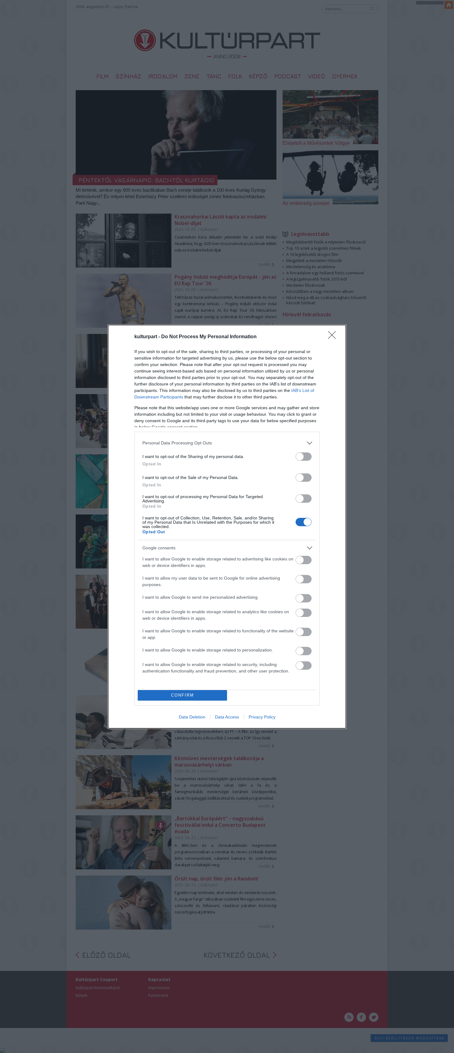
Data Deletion (192, 716)
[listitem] (227, 443)
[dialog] (227, 526)
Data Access (227, 716)
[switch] (304, 456)
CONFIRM (182, 695)
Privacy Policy (262, 716)
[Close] (334, 337)
